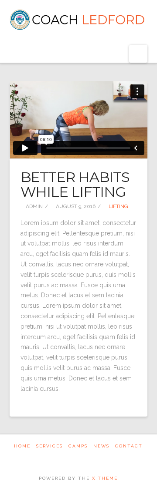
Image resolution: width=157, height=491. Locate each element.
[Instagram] (83, 457)
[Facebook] (62, 457)
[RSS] (94, 457)
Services (49, 446)
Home (22, 446)
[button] (138, 54)
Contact (129, 446)
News (101, 446)
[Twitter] (73, 457)
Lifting (117, 206)
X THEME (105, 478)
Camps (78, 446)
